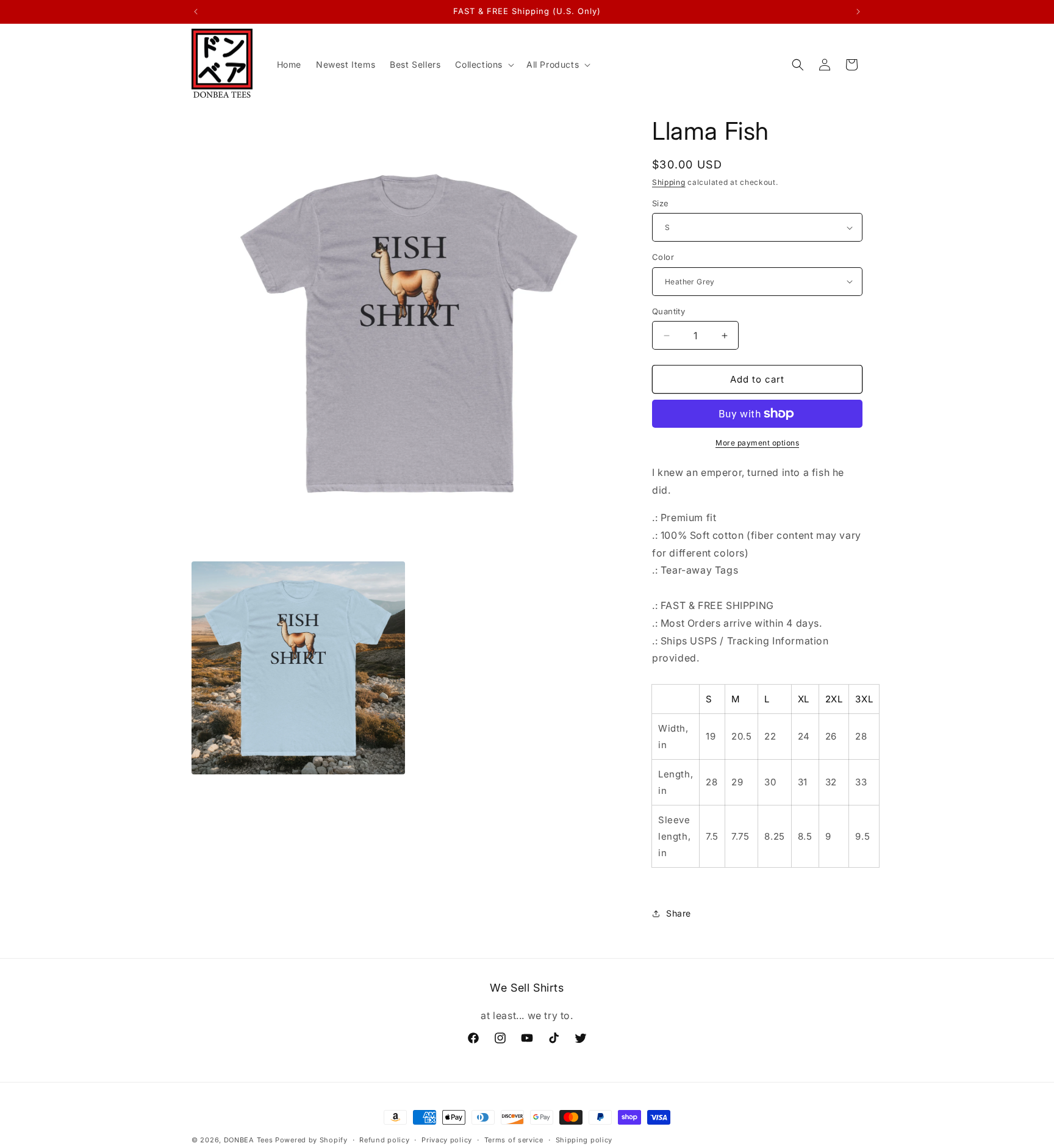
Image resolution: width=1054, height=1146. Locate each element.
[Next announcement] (858, 11)
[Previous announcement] (195, 11)
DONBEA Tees (248, 1140)
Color (663, 257)
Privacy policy (446, 1140)
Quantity (668, 311)
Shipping (669, 182)
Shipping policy (584, 1140)
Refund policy (384, 1140)
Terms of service (513, 1140)
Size (660, 203)
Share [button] (678, 913)
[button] (483, 64)
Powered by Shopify (311, 1140)
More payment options (757, 442)
